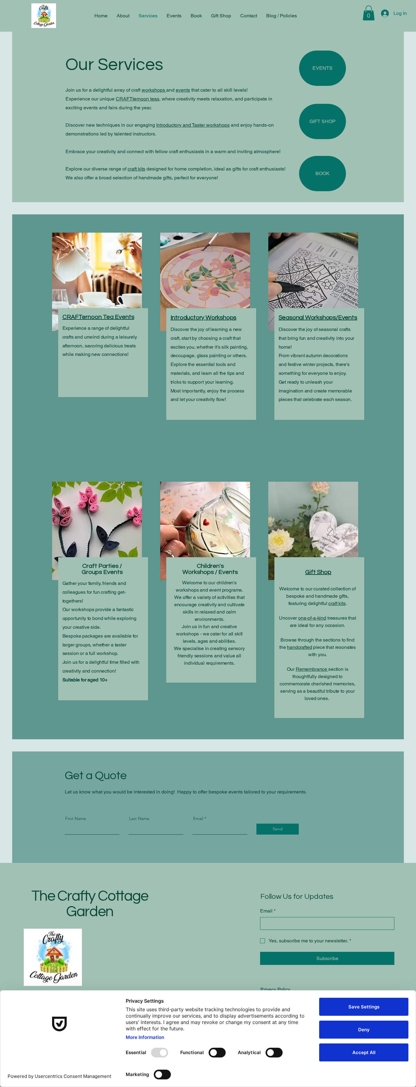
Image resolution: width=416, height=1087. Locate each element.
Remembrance (312, 669)
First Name (75, 818)
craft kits (136, 169)
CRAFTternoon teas (137, 99)
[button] (368, 12)
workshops (154, 90)
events (183, 90)
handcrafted (299, 647)
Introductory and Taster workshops (193, 125)
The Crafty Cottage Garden (89, 903)
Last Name (139, 818)
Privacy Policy (275, 989)
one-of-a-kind (312, 618)
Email (198, 818)
